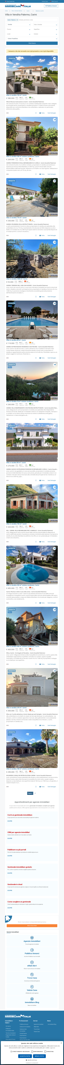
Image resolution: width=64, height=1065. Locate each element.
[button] (11, 1051)
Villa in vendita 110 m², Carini (16, 218)
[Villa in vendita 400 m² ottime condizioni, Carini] (32, 626)
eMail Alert (36, 1026)
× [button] (61, 1043)
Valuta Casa (37, 1031)
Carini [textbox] (28, 10)
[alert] (32, 1052)
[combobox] (28, 11)
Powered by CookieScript (32, 1062)
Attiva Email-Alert (32, 925)
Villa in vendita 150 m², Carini (16, 95)
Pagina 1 (30, 793)
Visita (42, 113)
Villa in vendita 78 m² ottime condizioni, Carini (22, 401)
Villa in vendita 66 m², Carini (16, 340)
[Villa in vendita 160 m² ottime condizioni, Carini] (32, 748)
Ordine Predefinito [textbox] (13, 38)
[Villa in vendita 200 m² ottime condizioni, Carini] (32, 136)
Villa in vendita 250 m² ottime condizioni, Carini (22, 585)
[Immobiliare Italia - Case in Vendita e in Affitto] (18, 5)
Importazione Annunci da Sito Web (25, 1038)
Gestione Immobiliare (25, 1026)
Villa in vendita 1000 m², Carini (16, 279)
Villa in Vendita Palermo (17, 10)
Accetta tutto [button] (25, 1056)
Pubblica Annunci (52, 6)
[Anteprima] (35, 113)
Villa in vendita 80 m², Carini (16, 463)
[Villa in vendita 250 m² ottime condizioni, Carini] (32, 565)
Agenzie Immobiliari (38, 1024)
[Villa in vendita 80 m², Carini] (32, 442)
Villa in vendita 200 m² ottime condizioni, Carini (22, 156)
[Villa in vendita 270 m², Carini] (32, 687)
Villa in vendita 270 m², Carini (16, 708)
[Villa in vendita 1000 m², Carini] (32, 258)
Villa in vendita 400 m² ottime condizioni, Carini (22, 646)
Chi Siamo (8, 1026)
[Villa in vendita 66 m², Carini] (32, 320)
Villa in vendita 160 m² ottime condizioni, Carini (22, 769)
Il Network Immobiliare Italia (10, 1029)
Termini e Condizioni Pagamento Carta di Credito (11, 1035)
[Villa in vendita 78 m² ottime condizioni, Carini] (32, 381)
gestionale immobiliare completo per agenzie (42, 806)
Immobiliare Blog (52, 1024)
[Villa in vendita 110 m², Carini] (32, 197)
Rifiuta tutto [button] (39, 1056)
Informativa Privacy (10, 1039)
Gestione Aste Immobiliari (23, 1030)
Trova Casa (36, 1029)
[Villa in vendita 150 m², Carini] (32, 75)
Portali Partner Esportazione (23, 1034)
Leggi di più (52, 1047)
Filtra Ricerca (32, 43)
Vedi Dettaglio (52, 113)
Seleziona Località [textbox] (40, 10)
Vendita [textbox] (10, 24)
